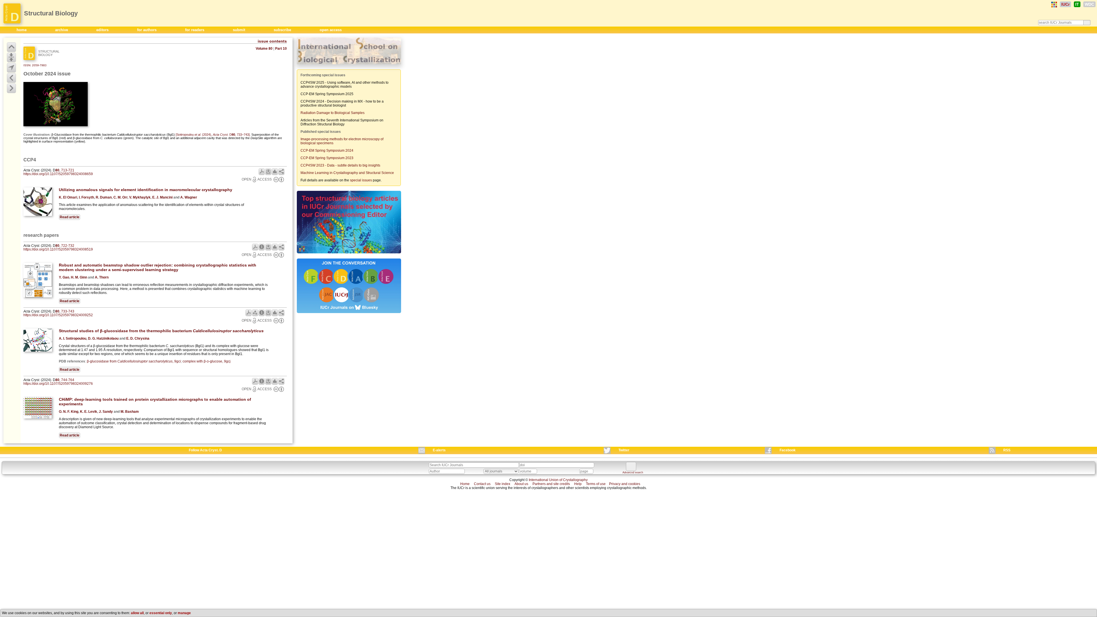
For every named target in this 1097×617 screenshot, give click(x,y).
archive (62, 30)
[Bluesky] (349, 314)
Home (465, 484)
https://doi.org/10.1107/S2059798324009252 (58, 315)
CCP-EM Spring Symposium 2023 (327, 158)
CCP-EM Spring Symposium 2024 (327, 151)
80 (57, 170)
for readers (195, 30)
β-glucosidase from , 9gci (134, 361)
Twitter (623, 450)
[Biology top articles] (349, 254)
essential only (160, 613)
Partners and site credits (551, 484)
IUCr (1065, 4)
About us (521, 484)
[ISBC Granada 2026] (349, 65)
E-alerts (439, 450)
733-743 (67, 311)
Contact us (482, 484)
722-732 (67, 246)
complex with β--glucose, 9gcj (207, 361)
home (22, 30)
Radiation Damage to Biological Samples (333, 113)
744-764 (67, 380)
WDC (1089, 4)
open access (331, 30)
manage (184, 613)
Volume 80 (264, 49)
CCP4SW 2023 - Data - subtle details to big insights (340, 165)
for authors (147, 30)
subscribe (283, 30)
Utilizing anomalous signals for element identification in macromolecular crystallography (145, 189)
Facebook (788, 450)
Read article (69, 217)
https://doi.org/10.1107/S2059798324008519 (58, 249)
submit (239, 30)
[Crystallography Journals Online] (1054, 4)
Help (578, 484)
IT (1077, 4)
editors (103, 30)
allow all (137, 613)
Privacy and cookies (624, 484)
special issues (361, 180)
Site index (502, 484)
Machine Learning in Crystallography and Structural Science (347, 173)
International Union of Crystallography (558, 480)
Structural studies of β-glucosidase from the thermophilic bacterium (161, 330)
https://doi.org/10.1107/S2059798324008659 (58, 174)
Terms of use (596, 484)
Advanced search (632, 472)
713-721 (67, 170)
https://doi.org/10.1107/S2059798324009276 (58, 384)
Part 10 (281, 49)
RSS (1006, 450)
